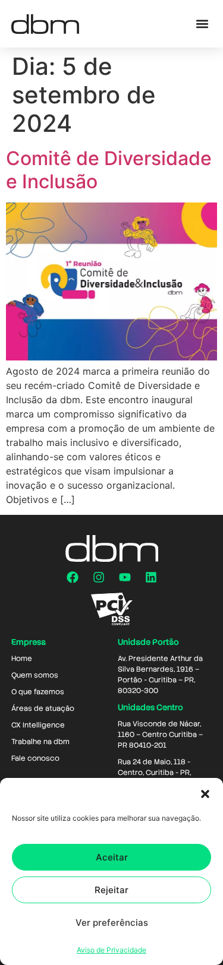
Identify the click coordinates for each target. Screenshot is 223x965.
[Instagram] (99, 577)
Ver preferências (112, 922)
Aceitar (112, 857)
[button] (205, 794)
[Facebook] (72, 577)
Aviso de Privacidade (111, 949)
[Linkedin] (151, 577)
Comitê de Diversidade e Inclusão (109, 169)
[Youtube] (125, 577)
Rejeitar (111, 890)
